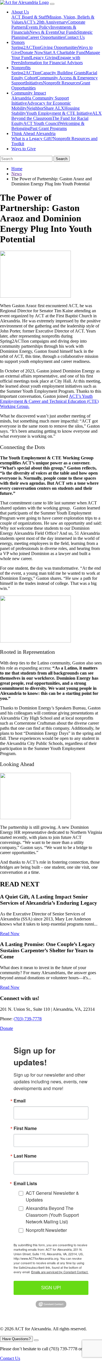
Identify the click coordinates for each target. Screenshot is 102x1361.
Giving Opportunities (59, 47)
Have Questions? (16, 1339)
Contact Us (75, 37)
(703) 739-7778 (28, 1018)
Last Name (25, 1156)
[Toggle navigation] (52, 4)
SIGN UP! (51, 1287)
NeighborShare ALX (45, 108)
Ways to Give (23, 148)
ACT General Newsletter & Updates (52, 1196)
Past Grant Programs (48, 128)
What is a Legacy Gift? (32, 138)
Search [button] (61, 159)
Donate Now (31, 52)
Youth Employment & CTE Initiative (59, 113)
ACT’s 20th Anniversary (45, 22)
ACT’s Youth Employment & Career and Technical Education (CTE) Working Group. (49, 401)
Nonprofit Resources (61, 82)
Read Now (10, 933)
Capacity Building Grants (63, 72)
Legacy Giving (44, 57)
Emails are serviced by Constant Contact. (59, 1272)
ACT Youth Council (41, 123)
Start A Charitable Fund (64, 52)
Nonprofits (21, 67)
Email (20, 1101)
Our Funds (67, 32)
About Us (20, 12)
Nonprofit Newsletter (46, 1230)
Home (16, 168)
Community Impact (28, 93)
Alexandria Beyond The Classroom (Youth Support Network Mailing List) (52, 1215)
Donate (6, 1028)
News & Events (43, 32)
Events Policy (38, 27)
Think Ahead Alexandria (33, 133)
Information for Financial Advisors (52, 62)
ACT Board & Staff (29, 17)
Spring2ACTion (25, 47)
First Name (25, 1128)
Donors (18, 42)
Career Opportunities (46, 37)
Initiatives (34, 82)
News (16, 173)
